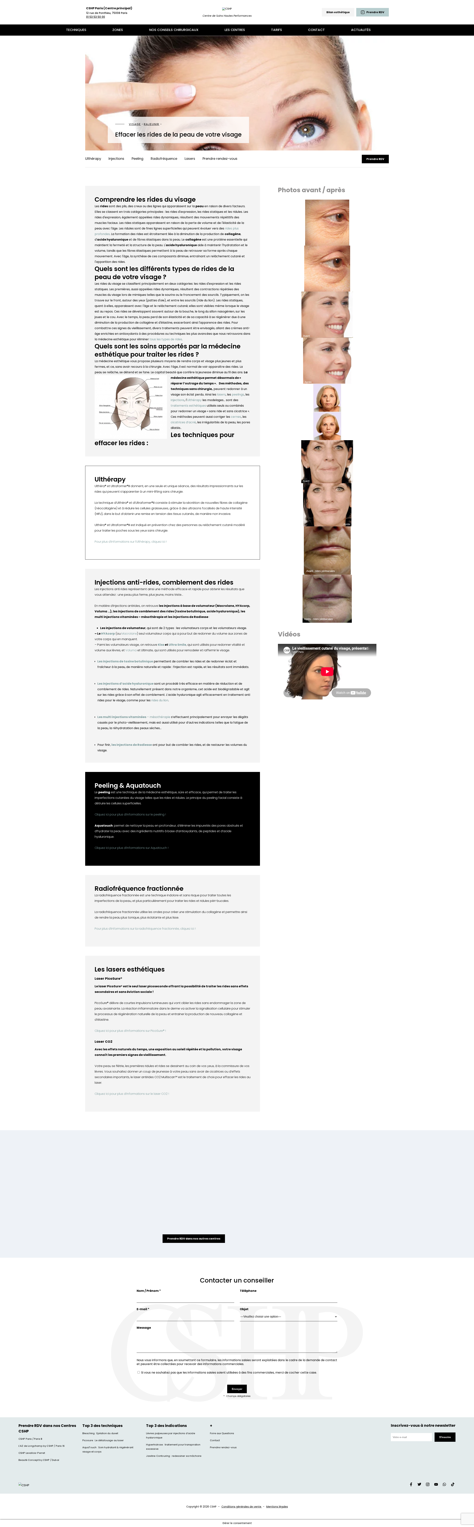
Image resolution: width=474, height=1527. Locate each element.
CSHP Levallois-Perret (32, 1453)
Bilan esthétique (338, 12)
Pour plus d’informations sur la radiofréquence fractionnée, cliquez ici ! (145, 929)
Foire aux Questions (222, 1433)
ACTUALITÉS (361, 29)
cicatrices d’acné (183, 422)
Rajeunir (151, 124)
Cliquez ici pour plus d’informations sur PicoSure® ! (130, 1031)
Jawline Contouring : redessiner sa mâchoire (173, 1456)
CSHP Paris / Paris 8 (30, 1439)
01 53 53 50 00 (95, 17)
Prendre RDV (375, 159)
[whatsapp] (444, 1485)
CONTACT (316, 29)
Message (144, 1328)
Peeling (137, 158)
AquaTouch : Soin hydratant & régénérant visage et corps (107, 1449)
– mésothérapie (158, 717)
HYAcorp (108, 633)
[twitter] (419, 1485)
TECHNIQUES (76, 29)
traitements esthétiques (188, 405)
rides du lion (159, 700)
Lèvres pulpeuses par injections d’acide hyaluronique (170, 1435)
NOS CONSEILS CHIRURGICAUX (173, 29)
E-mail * (143, 1309)
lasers (221, 394)
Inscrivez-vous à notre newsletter (423, 1425)
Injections (116, 158)
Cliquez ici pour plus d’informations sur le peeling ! (130, 814)
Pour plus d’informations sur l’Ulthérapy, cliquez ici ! (131, 542)
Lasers (190, 158)
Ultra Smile (177, 645)
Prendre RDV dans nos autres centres (193, 1238)
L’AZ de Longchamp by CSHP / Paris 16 (42, 1446)
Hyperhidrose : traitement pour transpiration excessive (173, 1447)
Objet (244, 1309)
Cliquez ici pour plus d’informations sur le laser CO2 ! (132, 1094)
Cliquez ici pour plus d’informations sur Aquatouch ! (131, 848)
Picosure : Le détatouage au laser (103, 1440)
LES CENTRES (235, 29)
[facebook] (411, 1485)
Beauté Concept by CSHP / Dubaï (39, 1460)
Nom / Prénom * (149, 1291)
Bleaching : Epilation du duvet (100, 1433)
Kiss (161, 645)
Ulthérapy (93, 158)
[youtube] (436, 1485)
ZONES (117, 29)
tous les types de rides (166, 339)
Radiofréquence (164, 158)
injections (177, 400)
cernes (235, 417)
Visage (135, 124)
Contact (215, 1440)
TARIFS (276, 29)
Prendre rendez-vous (220, 158)
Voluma (131, 650)
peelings (237, 394)
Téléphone (248, 1291)
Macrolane (129, 633)
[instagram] (428, 1485)
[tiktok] (453, 1485)
